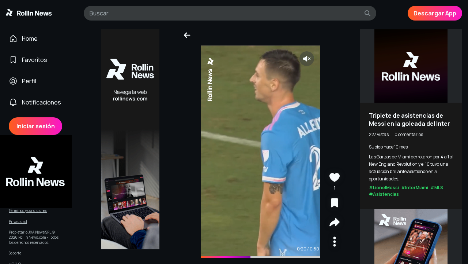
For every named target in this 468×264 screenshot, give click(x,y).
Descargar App (435, 13)
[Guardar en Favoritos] (334, 203)
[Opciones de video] (334, 242)
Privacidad (18, 221)
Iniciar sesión (35, 126)
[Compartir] (334, 223)
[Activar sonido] (306, 58)
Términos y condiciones (28, 210)
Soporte (15, 253)
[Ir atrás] (187, 35)
